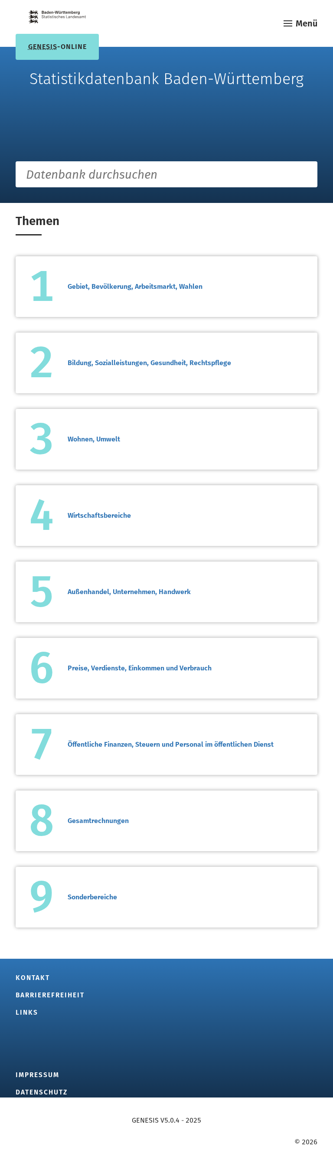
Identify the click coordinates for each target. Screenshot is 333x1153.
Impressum (37, 1075)
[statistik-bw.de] (57, 18)
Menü (306, 23)
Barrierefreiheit (50, 995)
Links (27, 1012)
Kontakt (33, 978)
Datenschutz (42, 1092)
